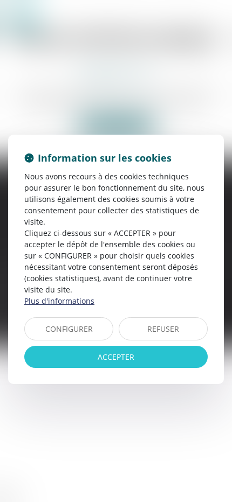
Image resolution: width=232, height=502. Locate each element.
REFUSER (163, 329)
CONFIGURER (69, 329)
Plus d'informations (59, 301)
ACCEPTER (116, 357)
